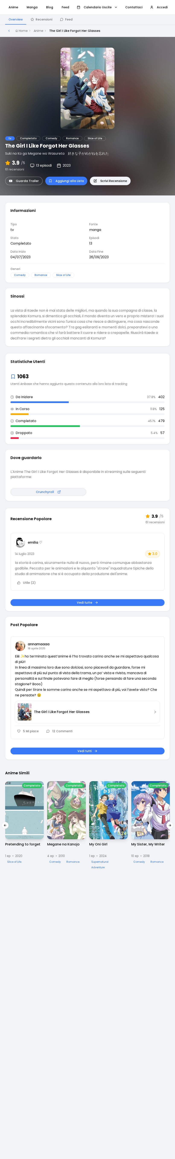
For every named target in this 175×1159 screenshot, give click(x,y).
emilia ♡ (35, 542)
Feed (69, 19)
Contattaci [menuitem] (133, 7)
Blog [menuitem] (49, 7)
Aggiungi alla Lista (69, 181)
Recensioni (44, 19)
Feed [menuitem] (65, 7)
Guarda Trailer (27, 181)
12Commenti (62, 731)
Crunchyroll (45, 492)
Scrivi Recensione (113, 181)
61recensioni (14, 169)
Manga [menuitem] (32, 7)
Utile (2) (29, 583)
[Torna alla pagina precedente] (9, 30)
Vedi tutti (84, 751)
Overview (16, 19)
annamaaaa (39, 644)
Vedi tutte (84, 602)
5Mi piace (31, 731)
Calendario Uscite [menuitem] (98, 7)
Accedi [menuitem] (162, 7)
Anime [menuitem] (13, 7)
